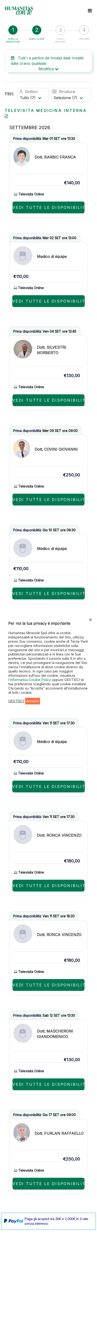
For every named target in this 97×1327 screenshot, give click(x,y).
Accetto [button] (32, 701)
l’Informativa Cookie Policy (30, 680)
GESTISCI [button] (16, 701)
